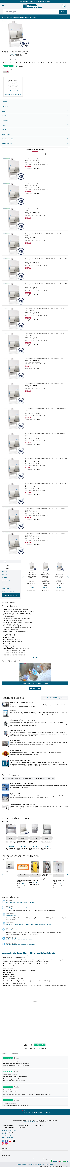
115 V (7, 565)
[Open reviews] (16, 66)
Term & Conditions (21, 1164)
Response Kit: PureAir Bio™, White (46, 875)
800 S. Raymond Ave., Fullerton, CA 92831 (7, 1134)
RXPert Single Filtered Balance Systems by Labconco (11, 843)
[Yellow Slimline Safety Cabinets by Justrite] (35, 867)
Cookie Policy (38, 1164)
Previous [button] (23, 577)
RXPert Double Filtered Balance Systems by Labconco (46, 843)
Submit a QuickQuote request (13, 94)
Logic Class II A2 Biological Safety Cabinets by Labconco (22, 843)
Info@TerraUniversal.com (9, 1130)
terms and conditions (29, 1121)
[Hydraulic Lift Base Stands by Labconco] (5, 787)
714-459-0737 (13, 86)
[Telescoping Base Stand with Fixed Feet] (5, 807)
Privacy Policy (30, 1164)
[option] (32, 577)
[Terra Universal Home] (32, 6)
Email (11, 90)
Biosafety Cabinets (11, 16)
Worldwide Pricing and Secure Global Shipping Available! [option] (35, 1)
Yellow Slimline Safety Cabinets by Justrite (34, 879)
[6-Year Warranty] (5, 753)
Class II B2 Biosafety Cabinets (25, 16)
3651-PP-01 (13, 54)
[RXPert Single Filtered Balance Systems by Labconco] (11, 829)
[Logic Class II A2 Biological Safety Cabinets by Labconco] (23, 829)
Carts (7, 871)
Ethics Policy (45, 1164)
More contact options (7, 1137)
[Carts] (11, 865)
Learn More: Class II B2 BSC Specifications (55, 698)
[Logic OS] (5, 713)
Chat (17, 90)
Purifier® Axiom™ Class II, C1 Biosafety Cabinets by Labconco (34, 843)
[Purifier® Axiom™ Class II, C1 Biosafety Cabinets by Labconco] (35, 829)
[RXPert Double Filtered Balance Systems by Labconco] (46, 829)
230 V (7, 568)
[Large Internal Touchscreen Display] (5, 704)
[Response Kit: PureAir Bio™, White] (46, 867)
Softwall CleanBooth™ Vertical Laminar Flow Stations (58, 880)
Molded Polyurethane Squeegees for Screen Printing (23, 880)
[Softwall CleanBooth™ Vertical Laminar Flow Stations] (58, 867)
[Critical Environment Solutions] (5, 763)
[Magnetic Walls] (5, 743)
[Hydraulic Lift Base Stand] (5, 798)
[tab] (35, 101)
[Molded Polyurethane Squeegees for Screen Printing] (23, 867)
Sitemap (51, 1164)
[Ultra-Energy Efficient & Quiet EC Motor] (5, 723)
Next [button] (67, 577)
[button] (27, 45)
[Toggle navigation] (3, 6)
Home (3, 16)
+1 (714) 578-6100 (8, 1127)
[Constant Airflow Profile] (5, 733)
